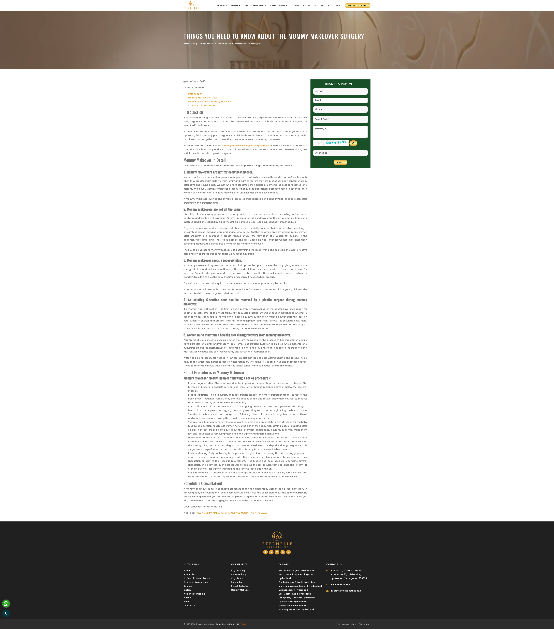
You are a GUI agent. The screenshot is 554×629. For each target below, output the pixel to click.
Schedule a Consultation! (203, 483)
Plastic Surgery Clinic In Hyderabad (297, 582)
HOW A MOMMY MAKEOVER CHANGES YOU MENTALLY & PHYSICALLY (231, 512)
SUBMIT (340, 162)
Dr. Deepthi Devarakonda (197, 578)
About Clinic (190, 574)
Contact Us (189, 605)
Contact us (325, 5)
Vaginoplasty (238, 570)
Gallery (311, 5)
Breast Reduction (240, 586)
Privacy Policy (364, 624)
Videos (187, 597)
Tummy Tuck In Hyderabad (293, 605)
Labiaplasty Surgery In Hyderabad (297, 597)
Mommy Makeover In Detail (203, 97)
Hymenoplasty (238, 574)
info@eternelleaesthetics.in (346, 590)
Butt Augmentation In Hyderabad (296, 609)
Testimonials (296, 5)
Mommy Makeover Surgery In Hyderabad (300, 586)
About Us (221, 5)
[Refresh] (353, 143)
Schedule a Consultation (202, 105)
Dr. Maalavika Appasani (196, 582)
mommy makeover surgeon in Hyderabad (245, 145)
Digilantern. (246, 624)
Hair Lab (234, 5)
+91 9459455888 (340, 584)
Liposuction (237, 582)
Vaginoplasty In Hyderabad (293, 589)
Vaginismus (237, 578)
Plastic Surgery (277, 5)
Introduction (195, 93)
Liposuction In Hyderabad (292, 601)
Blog (194, 43)
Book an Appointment (357, 5)
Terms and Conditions (346, 624)
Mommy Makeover (240, 589)
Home (186, 43)
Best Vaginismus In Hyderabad (295, 593)
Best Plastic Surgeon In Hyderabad (297, 570)
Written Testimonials (194, 593)
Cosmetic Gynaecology (254, 5)
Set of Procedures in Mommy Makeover (210, 101)
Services (188, 586)
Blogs (339, 5)
